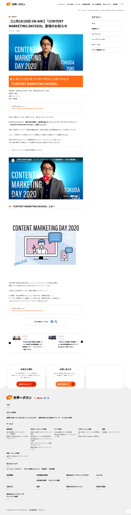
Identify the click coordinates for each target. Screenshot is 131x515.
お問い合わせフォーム (74, 486)
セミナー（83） (96, 44)
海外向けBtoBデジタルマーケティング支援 (41, 433)
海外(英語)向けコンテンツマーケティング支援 (41, 439)
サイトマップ (41, 510)
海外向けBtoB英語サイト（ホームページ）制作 (65, 435)
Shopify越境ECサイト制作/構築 (63, 432)
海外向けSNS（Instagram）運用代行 (88, 436)
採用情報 (115, 4)
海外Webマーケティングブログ (77, 475)
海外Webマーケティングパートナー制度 (15, 495)
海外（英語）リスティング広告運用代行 (89, 433)
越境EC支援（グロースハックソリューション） (41, 448)
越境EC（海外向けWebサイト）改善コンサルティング (17, 437)
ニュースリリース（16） (98, 39)
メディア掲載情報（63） (99, 50)
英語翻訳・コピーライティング (111, 432)
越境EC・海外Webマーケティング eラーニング (17, 457)
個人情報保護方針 (33, 510)
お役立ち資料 (101, 486)
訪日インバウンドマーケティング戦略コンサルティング (41, 444)
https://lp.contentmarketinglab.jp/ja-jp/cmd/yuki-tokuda (27, 108)
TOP (79, 10)
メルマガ (99, 475)
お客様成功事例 (86, 4)
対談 (38, 486)
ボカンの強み (70, 4)
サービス (77, 4)
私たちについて (107, 4)
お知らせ (84, 10)
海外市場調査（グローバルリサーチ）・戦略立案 (16, 433)
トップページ (61, 4)
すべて (93, 23)
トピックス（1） (96, 34)
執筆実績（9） (96, 29)
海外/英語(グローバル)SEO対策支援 (40, 436)
